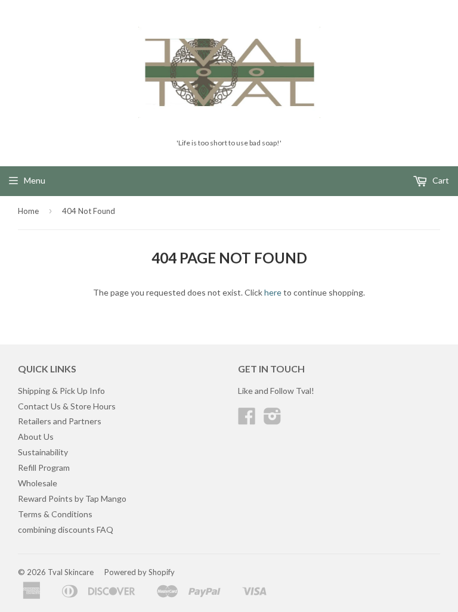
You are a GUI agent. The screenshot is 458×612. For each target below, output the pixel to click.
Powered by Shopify (139, 572)
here (272, 292)
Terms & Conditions (55, 514)
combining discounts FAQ (65, 529)
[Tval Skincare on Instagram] (272, 420)
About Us (36, 436)
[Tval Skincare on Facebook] (247, 420)
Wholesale (37, 483)
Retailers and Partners (59, 421)
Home (28, 211)
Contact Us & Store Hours (67, 406)
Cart (440, 180)
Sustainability (43, 452)
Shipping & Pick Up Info (61, 391)
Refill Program (44, 467)
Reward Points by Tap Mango (72, 498)
